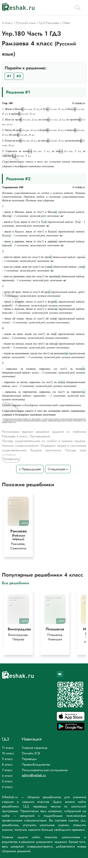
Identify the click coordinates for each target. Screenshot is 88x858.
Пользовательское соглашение (45, 770)
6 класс (7, 775)
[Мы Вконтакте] (60, 674)
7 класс (7, 770)
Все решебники (15, 582)
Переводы (29, 759)
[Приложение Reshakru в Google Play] (71, 729)
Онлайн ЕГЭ (31, 753)
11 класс (8, 747)
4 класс (7, 786)
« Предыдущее (30, 469)
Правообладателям (36, 764)
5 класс (7, 781)
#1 (9, 76)
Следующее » (58, 469)
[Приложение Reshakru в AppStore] (71, 719)
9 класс (7, 759)
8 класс (7, 764)
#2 (18, 76)
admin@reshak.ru (34, 775)
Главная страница (34, 747)
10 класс (8, 753)
